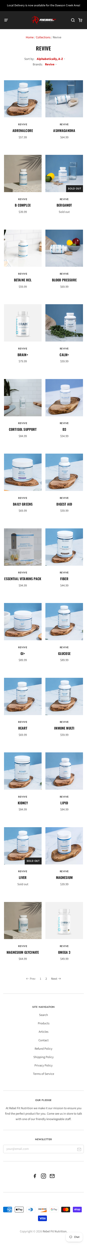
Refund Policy (43, 1049)
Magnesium (64, 877)
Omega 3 (64, 952)
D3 (64, 429)
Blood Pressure (64, 279)
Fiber (64, 578)
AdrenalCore (22, 130)
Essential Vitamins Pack (22, 578)
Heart (22, 728)
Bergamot (64, 205)
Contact (43, 1040)
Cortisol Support (23, 429)
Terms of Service (43, 1074)
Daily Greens (23, 504)
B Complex (22, 205)
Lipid (64, 802)
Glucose (64, 653)
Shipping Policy (43, 1057)
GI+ (22, 653)
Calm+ (64, 354)
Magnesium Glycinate (23, 952)
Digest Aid (64, 504)
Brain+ (23, 354)
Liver (23, 877)
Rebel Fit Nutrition (55, 1231)
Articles (43, 1032)
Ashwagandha (64, 130)
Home (30, 37)
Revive (22, 124)
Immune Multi (64, 728)
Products (43, 1023)
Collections (43, 37)
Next (54, 979)
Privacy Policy (43, 1065)
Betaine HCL (23, 279)
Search (43, 1015)
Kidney (23, 802)
